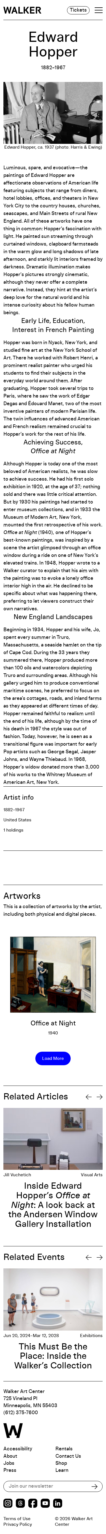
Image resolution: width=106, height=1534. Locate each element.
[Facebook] (32, 1504)
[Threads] (20, 1504)
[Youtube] (45, 1504)
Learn (61, 1470)
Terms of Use (17, 1518)
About (10, 1456)
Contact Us (68, 1456)
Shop (61, 1463)
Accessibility (17, 1448)
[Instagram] (7, 1504)
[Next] (100, 1097)
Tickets (78, 10)
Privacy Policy (17, 1524)
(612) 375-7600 (20, 1412)
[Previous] (89, 1097)
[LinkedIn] (57, 1504)
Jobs (8, 1463)
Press (9, 1470)
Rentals (64, 1448)
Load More (53, 1058)
